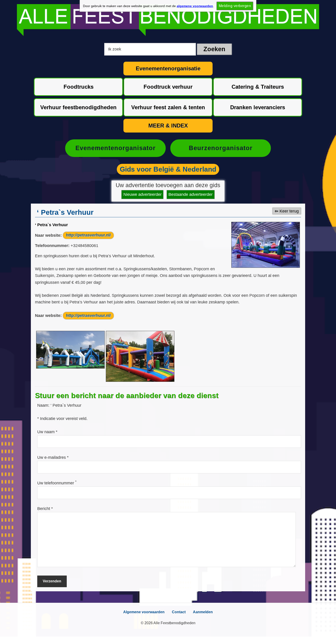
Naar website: (48, 235)
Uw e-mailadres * (53, 457)
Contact (179, 612)
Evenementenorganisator (115, 148)
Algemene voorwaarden (144, 612)
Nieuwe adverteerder (142, 194)
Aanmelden (203, 612)
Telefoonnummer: (52, 245)
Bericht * (45, 508)
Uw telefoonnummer (56, 483)
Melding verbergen (235, 6)
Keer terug (289, 211)
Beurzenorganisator (221, 148)
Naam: (44, 405)
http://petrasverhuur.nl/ (88, 235)
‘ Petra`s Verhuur (51, 225)
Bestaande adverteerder (190, 194)
